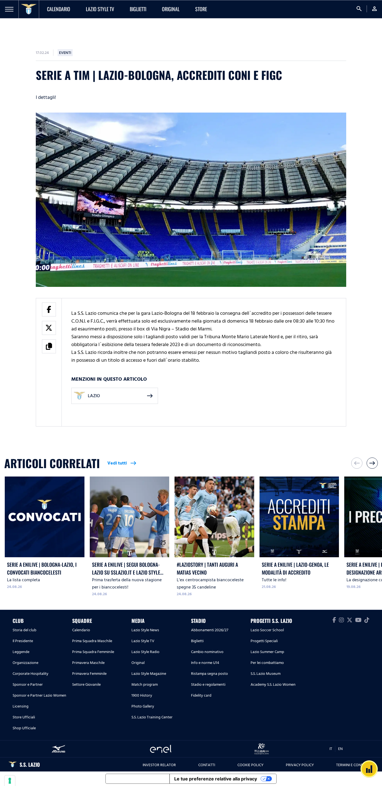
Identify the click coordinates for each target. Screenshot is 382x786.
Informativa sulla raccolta (137, 779)
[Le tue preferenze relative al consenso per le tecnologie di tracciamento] (9, 780)
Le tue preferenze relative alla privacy (215, 779)
